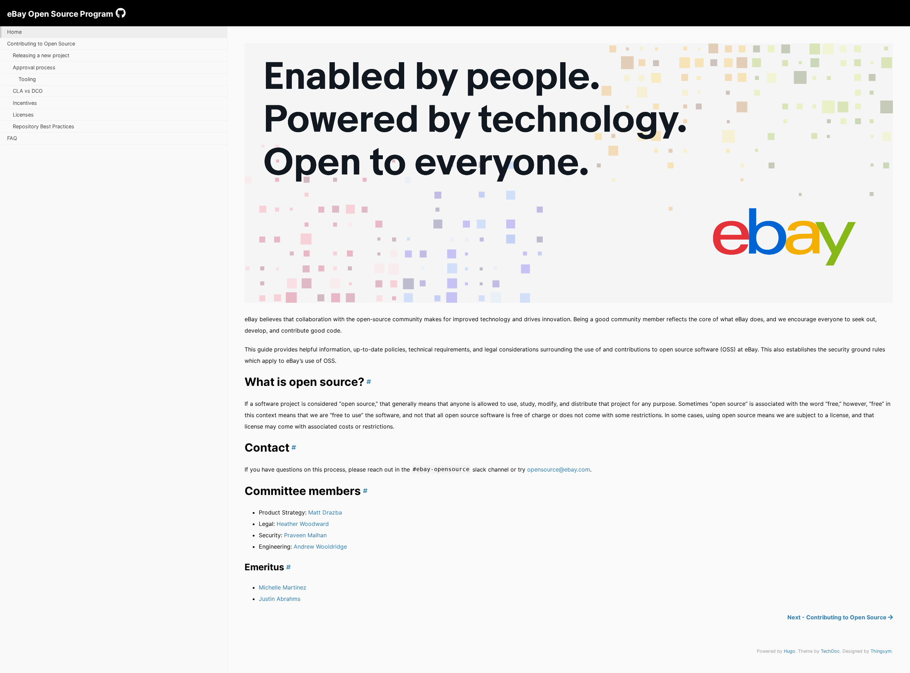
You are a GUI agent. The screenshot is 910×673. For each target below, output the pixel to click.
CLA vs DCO (28, 91)
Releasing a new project (41, 55)
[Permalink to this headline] (367, 382)
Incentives (25, 103)
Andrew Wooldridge (320, 546)
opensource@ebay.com (558, 469)
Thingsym (881, 651)
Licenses (23, 115)
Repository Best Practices (43, 126)
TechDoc (830, 651)
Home (14, 32)
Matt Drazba (325, 512)
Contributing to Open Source (41, 44)
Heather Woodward (303, 523)
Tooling (27, 79)
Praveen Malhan (305, 535)
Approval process (34, 67)
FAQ (12, 138)
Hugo (789, 651)
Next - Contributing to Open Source (837, 617)
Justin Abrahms (279, 598)
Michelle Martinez (282, 587)
